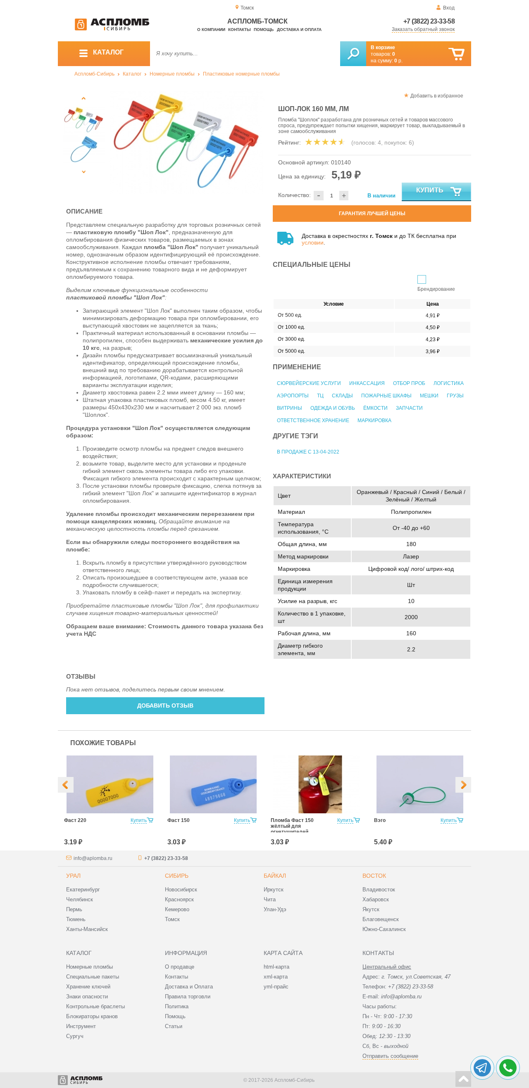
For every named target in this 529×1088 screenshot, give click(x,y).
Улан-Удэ (275, 909)
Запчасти (409, 408)
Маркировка (374, 420)
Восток (374, 875)
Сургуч (74, 1036)
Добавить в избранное (436, 96)
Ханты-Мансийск (87, 929)
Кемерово (177, 909)
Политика (176, 1006)
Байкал (275, 875)
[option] (187, 142)
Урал (73, 875)
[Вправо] (463, 785)
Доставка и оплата (299, 29)
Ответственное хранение (313, 420)
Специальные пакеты (92, 977)
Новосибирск (181, 889)
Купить (429, 190)
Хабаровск (375, 899)
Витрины (289, 408)
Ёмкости (375, 408)
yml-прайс (276, 986)
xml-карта (276, 977)
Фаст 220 (75, 820)
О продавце (179, 967)
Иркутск (274, 889)
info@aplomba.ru (93, 858)
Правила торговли (187, 996)
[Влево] (66, 785)
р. (398, 61)
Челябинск (79, 899)
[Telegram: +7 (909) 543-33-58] (482, 1068)
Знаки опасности (87, 996)
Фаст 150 (178, 820)
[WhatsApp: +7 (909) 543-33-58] (508, 1068)
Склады (342, 396)
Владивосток (378, 889)
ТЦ (320, 396)
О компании (211, 29)
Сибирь (176, 875)
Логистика (449, 383)
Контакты (239, 29)
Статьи (173, 1026)
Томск (172, 919)
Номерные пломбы (172, 74)
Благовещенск (380, 919)
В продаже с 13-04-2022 (308, 452)
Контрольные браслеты (95, 1006)
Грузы (455, 396)
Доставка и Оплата (189, 986)
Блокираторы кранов (92, 1016)
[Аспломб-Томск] (112, 29)
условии (313, 242)
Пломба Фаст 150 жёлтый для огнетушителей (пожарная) (292, 829)
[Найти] (353, 53)
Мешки (429, 396)
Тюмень (76, 919)
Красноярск (179, 899)
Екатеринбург (83, 889)
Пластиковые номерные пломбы (241, 74)
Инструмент (81, 1026)
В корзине (383, 47)
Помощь (264, 29)
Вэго (380, 820)
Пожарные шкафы (386, 396)
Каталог (132, 74)
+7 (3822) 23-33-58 (429, 21)
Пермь (74, 909)
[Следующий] (83, 171)
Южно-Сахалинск (384, 929)
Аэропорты (293, 396)
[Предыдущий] (83, 98)
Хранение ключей (88, 986)
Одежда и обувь (332, 408)
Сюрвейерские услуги (309, 383)
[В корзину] (456, 54)
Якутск (370, 909)
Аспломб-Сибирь (94, 74)
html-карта (276, 967)
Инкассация (367, 383)
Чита (270, 899)
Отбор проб (409, 383)
